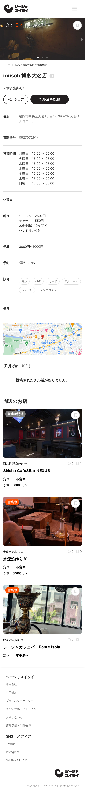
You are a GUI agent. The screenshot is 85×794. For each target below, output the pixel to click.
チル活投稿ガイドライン (21, 709)
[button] (38, 57)
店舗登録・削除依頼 (18, 725)
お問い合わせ (14, 717)
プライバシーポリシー (20, 700)
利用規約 (11, 692)
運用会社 (11, 684)
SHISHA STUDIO (16, 760)
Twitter (10, 743)
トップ (6, 64)
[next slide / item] (82, 39)
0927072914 (29, 137)
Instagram (12, 752)
